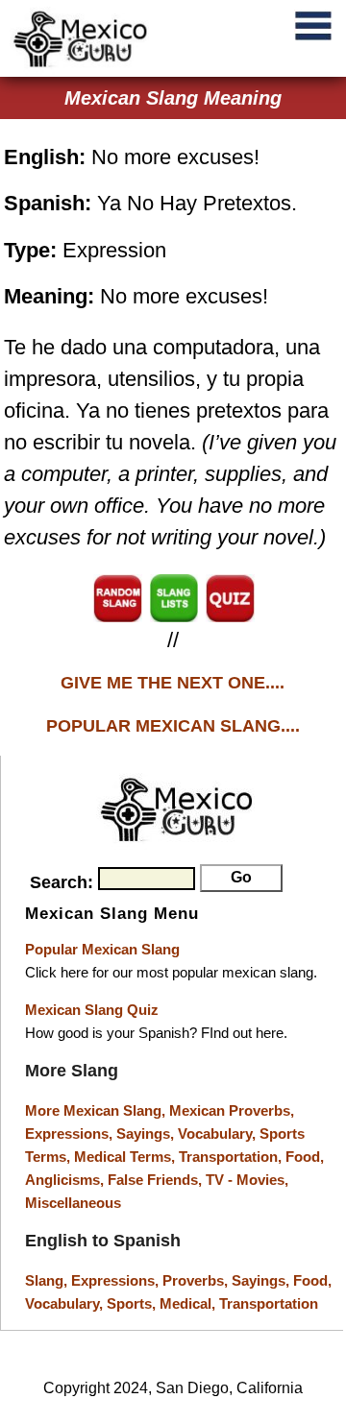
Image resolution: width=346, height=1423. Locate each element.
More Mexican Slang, (97, 1110)
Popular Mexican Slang (102, 949)
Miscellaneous (73, 1202)
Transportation (268, 1303)
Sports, (133, 1303)
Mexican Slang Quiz (92, 1009)
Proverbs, (197, 1280)
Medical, (189, 1303)
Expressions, (68, 1133)
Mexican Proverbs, (231, 1110)
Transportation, (232, 1156)
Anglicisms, (66, 1179)
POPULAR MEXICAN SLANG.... (173, 726)
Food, (304, 1156)
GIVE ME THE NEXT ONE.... (172, 682)
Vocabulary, (219, 1133)
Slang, (48, 1280)
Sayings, (147, 1133)
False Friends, (157, 1179)
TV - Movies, (247, 1179)
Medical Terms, (126, 1156)
